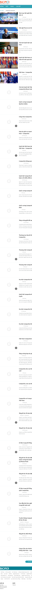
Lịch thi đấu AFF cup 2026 (5, 577)
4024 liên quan (24, 430)
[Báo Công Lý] (20, 30)
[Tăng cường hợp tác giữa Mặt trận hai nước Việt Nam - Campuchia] (9, 359)
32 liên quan (26, 340)
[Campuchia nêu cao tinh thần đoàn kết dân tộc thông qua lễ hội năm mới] (9, 374)
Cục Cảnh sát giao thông (15, 578)
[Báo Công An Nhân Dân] (21, 552)
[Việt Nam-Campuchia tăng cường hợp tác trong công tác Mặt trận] (9, 344)
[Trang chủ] (4, 2)
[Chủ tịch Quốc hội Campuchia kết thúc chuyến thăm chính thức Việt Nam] (9, 48)
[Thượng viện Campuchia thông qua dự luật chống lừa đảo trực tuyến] (9, 255)
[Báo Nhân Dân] (20, 17)
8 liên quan (25, 266)
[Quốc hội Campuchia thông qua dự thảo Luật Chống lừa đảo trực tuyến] (9, 299)
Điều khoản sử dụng (3, 586)
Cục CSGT (5, 573)
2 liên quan (23, 192)
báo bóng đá (10, 575)
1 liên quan (24, 252)
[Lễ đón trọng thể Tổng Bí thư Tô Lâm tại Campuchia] (9, 448)
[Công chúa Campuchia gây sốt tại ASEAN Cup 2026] (9, 122)
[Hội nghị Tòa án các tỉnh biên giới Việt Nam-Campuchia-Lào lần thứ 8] (9, 33)
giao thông (29, 578)
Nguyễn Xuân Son (16, 573)
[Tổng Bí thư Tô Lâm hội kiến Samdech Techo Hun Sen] (9, 418)
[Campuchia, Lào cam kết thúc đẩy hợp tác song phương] (9, 389)
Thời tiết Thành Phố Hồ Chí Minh (18, 577)
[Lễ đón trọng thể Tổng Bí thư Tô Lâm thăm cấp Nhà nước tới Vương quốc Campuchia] (9, 493)
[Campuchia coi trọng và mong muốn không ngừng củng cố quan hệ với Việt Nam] (9, 403)
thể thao (2, 572)
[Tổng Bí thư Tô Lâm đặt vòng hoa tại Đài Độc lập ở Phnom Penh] (9, 479)
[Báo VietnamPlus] (21, 46)
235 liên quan (24, 118)
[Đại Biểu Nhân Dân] (20, 150)
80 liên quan (26, 46)
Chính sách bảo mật (3, 587)
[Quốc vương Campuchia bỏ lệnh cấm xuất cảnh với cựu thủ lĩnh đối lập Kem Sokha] (9, 107)
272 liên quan (23, 311)
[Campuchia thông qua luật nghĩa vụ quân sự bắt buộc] (9, 166)
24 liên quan (26, 552)
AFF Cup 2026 (8, 572)
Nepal (2, 578)
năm (2, 573)
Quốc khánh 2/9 (4, 575)
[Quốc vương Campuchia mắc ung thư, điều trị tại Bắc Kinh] (9, 196)
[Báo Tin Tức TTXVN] (20, 135)
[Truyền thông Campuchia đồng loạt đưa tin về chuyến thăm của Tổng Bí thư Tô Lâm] (9, 523)
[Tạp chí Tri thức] (20, 209)
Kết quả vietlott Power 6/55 (24, 572)
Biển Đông (23, 578)
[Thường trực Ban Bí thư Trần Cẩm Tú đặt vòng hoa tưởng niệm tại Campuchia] (9, 240)
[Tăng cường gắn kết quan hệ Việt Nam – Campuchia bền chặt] (9, 225)
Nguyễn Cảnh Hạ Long (26, 575)
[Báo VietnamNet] (20, 430)
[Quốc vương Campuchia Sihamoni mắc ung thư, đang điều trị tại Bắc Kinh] (9, 210)
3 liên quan (24, 150)
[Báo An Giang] (20, 252)
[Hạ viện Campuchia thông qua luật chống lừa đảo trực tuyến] (9, 284)
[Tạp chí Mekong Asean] (19, 311)
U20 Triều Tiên (7, 578)
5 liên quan (25, 385)
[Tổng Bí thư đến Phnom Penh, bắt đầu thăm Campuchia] (9, 539)
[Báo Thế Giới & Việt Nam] (20, 61)
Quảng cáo (1, 588)
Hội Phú (10, 573)
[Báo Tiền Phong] (20, 74)
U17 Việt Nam (14, 572)
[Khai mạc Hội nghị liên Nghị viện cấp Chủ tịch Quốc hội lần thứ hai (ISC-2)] (9, 18)
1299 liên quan (24, 135)
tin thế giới (23, 573)
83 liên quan (25, 402)
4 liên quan (24, 17)
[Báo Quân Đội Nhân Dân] (21, 222)
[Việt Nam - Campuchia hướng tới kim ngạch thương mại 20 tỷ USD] (9, 77)
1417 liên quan (26, 222)
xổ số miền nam (17, 575)
